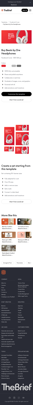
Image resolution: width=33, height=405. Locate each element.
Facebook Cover (14, 22)
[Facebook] (9, 397)
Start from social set (16, 100)
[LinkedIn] (14, 397)
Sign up (25, 10)
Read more (14, 4)
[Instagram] (18, 397)
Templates (4, 22)
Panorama (20, 263)
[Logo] (3, 272)
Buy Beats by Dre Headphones (12, 24)
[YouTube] (23, 397)
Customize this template (16, 94)
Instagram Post (7, 263)
